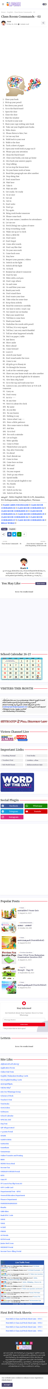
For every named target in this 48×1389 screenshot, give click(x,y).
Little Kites (5, 1211)
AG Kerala (4, 1235)
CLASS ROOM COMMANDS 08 (31, 520)
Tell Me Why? (6, 1088)
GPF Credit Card (7, 1187)
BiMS (3, 1160)
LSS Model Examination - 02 (35, 1270)
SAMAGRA (5, 1144)
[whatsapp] (27, 1343)
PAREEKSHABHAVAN (9, 1203)
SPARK (3, 1136)
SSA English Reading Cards (11, 1080)
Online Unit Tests (7, 1072)
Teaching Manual (8, 756)
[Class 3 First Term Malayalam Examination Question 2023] (9, 957)
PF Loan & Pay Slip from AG (11, 1184)
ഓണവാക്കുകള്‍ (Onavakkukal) (31, 940)
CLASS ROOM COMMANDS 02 (30, 508)
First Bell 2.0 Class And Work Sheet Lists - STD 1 (24, 1319)
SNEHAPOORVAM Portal (10, 1172)
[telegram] (24, 1343)
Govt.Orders (5, 1108)
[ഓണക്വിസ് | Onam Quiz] (9, 912)
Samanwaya (5, 1152)
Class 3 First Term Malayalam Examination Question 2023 (31, 956)
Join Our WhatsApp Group (11, 1092)
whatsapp (37, 806)
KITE (2, 1175)
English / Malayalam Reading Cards (14, 1076)
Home (3, 12)
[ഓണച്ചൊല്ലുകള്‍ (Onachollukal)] (9, 987)
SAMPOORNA (6, 1140)
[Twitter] (14, 534)
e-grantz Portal (7, 1132)
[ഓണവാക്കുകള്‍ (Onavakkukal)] (9, 942)
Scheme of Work (7, 1096)
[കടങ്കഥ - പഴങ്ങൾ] (9, 927)
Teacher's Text (6, 1100)
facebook (13, 806)
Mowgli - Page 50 (25, 970)
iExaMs (3, 1207)
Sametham (5, 1148)
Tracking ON (28, 1304)
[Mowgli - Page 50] (9, 972)
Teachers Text (7, 760)
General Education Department (13, 1195)
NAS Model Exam (8, 765)
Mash (23, 568)
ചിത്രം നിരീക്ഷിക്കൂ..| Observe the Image (19, 1278)
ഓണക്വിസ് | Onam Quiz (28, 911)
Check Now (6, 1380)
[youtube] (20, 1343)
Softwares (4, 1112)
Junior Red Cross (7, 1243)
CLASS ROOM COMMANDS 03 (14, 511)
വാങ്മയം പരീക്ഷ (32, 760)
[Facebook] (9, 534)
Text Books (31, 756)
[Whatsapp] (19, 534)
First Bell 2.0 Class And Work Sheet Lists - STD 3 (24, 1327)
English (10, 12)
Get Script (15, 1304)
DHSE (3, 1219)
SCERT (3, 1227)
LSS (23, 1286)
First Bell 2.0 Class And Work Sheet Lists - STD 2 (24, 1323)
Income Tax (5, 1168)
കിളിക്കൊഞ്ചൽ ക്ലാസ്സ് (10, 1064)
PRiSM (3, 1231)
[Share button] (24, 534)
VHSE (3, 1223)
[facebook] (17, 1343)
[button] (44, 4)
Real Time (21, 1304)
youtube (37, 811)
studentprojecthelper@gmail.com (15, 707)
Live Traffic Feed (22, 1262)
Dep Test (4, 1124)
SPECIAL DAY (6, 1120)
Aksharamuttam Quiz (34, 765)
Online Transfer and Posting (12, 1156)
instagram (13, 817)
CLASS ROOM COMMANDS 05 (31, 514)
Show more (41, 584)
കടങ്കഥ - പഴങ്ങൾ (24, 925)
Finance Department (9, 1199)
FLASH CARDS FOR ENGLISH (16, 505)
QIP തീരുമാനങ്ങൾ (7, 1128)
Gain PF (4, 1180)
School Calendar (7, 1116)
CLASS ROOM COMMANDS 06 (14, 517)
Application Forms (8, 1068)
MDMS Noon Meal (8, 1164)
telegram (13, 811)
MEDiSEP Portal (7, 1247)
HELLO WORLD (8, 523)
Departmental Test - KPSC (11, 1192)
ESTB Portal (5, 1239)
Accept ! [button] (7, 1385)
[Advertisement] (24, 51)
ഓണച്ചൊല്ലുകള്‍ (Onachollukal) (32, 985)
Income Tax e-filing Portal (11, 1251)
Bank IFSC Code (7, 1215)
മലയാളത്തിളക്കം (7, 1084)
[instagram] (31, 1343)
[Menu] (3, 4)
